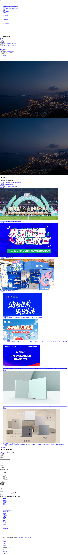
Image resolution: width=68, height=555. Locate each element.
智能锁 (4, 503)
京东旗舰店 (7, 51)
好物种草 (12, 8)
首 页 (3, 2)
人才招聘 (4, 56)
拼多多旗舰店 (11, 51)
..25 (4, 447)
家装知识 (16, 8)
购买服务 (4, 12)
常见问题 (4, 59)
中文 (1, 538)
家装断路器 (5, 504)
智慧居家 (4, 502)
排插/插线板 (5, 501)
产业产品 (4, 3)
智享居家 (4, 7)
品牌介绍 (4, 11)
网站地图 (29, 537)
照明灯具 (4, 500)
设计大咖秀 (5, 8)
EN (2, 38)
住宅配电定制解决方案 (7, 6)
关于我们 (4, 10)
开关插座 (4, 499)
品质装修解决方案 (14, 6)
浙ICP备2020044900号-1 (23, 537)
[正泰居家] (0, 39)
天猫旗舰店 (2, 51)
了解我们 (4, 520)
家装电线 (4, 505)
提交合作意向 (3, 453)
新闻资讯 (8, 11)
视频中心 (4, 9)
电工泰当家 (9, 8)
